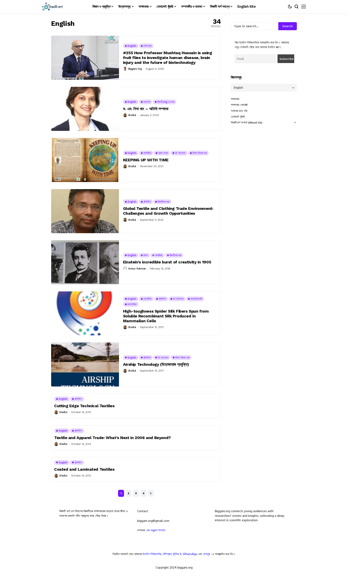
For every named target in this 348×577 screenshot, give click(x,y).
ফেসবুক (206, 554)
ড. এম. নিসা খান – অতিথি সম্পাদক (145, 108)
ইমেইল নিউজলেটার (152, 554)
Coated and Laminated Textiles (84, 469)
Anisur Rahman (137, 268)
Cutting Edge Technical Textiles (84, 405)
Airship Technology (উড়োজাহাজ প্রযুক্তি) (156, 364)
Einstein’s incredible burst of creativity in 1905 (167, 262)
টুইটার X (177, 554)
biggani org (135, 68)
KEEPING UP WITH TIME (146, 159)
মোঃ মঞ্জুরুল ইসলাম (155, 530)
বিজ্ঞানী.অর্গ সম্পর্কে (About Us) (246, 122)
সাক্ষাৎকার (235, 98)
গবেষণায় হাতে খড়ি (239, 110)
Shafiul (132, 115)
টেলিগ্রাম (167, 554)
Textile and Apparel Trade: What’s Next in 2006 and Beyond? (112, 437)
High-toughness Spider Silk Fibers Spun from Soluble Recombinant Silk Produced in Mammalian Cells (166, 316)
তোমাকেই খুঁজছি (238, 116)
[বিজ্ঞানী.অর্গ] (52, 6)
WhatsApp (190, 554)
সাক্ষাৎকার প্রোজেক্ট (239, 104)
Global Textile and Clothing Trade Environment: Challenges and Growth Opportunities (168, 211)
